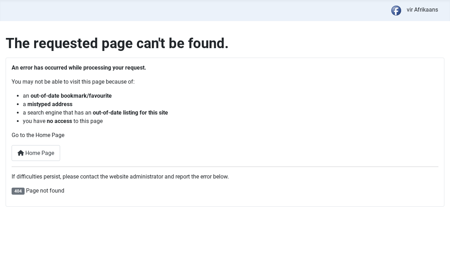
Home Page (39, 153)
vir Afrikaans (422, 9)
